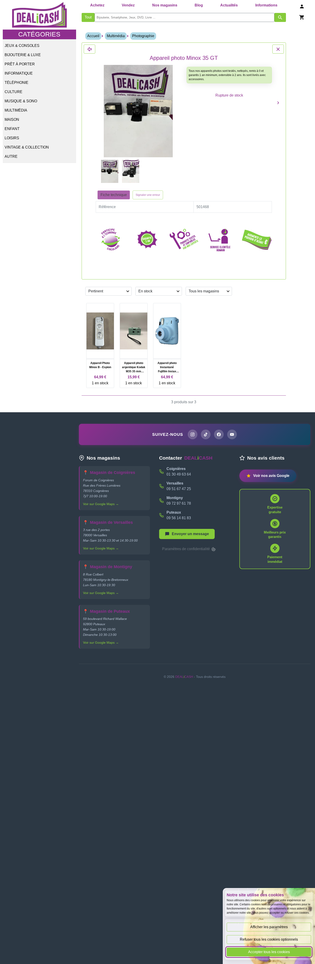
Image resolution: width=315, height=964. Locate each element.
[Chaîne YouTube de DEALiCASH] (232, 434)
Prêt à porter (20, 64)
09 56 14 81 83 (178, 518)
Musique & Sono (21, 101)
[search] (185, 17)
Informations (266, 5)
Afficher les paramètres (269, 927)
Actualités (229, 5)
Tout (88, 17)
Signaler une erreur (148, 195)
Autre (11, 156)
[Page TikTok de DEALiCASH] (206, 434)
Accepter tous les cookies (269, 952)
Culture (13, 92)
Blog (199, 5)
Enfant (12, 129)
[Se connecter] (302, 6)
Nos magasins (164, 5)
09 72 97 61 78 (178, 503)
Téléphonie (16, 83)
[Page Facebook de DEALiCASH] (219, 434)
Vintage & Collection (27, 147)
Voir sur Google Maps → (101, 504)
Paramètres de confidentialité (186, 549)
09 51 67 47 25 (178, 489)
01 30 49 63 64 (178, 474)
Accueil (93, 36)
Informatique (19, 73)
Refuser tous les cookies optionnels (269, 939)
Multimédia (16, 110)
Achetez (97, 5)
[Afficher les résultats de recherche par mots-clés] (280, 17)
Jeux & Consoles (22, 46)
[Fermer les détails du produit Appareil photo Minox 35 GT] (89, 49)
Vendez (128, 5)
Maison (12, 119)
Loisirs (12, 138)
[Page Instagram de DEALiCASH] (192, 434)
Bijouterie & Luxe (23, 55)
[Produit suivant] (278, 102)
